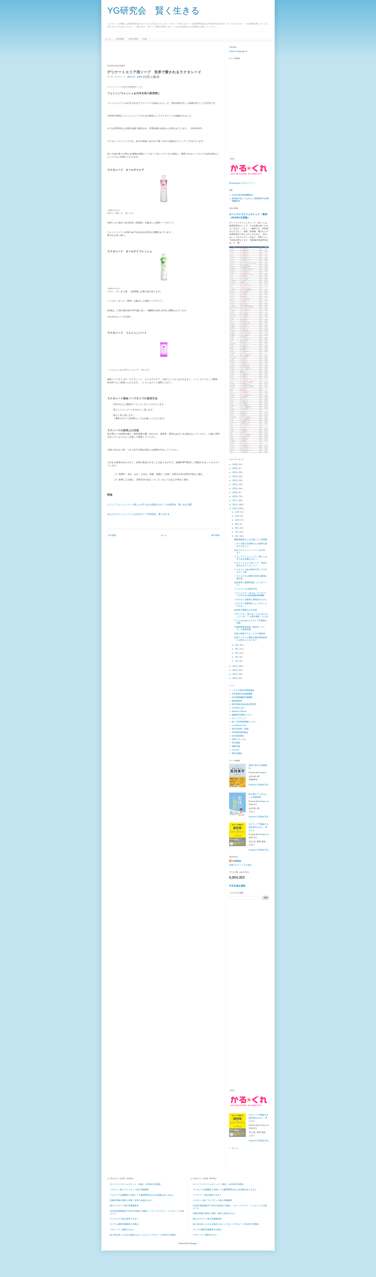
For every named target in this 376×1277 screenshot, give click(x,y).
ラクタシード (120, 77)
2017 (235, 500)
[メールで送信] (144, 76)
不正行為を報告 (237, 885)
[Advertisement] (160, 52)
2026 (235, 464)
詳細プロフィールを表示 (240, 865)
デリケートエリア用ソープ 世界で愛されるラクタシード (250, 564)
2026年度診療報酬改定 (242, 195)
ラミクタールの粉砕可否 (245, 589)
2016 (235, 504)
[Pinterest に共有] (157, 76)
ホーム (108, 39)
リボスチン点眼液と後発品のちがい (250, 599)
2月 (237, 657)
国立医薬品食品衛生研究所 (244, 704)
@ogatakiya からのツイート (242, 183)
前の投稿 (215, 535)
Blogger (193, 1243)
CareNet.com (238, 708)
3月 (237, 653)
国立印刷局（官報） (241, 729)
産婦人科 (131, 77)
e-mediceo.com (239, 725)
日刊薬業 (236, 743)
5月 (237, 645)
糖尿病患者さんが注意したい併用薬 (250, 539)
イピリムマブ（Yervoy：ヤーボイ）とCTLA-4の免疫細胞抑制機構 (250, 594)
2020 (235, 488)
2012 (235, 674)
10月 (237, 520)
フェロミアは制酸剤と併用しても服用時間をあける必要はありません (142, 1195)
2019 (235, 492)
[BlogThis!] (147, 76)
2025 (235, 468)
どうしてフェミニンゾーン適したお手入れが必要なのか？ (250, 557)
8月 (237, 528)
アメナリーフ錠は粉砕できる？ (124, 1219)
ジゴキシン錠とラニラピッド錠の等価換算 (129, 1189)
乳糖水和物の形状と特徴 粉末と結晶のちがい (131, 1200)
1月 (237, 661)
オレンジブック (239, 718)
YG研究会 (236, 861)
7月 (237, 532)
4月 (237, 649)
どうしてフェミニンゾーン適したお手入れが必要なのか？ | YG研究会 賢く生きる (148, 504)
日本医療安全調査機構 (242, 694)
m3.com (235, 750)
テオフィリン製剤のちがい (122, 1229)
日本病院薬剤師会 (240, 732)
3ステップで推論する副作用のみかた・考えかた (258, 827)
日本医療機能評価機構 (242, 697)
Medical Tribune (239, 711)
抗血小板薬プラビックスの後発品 (249, 633)
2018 (235, 496)
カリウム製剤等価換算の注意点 (124, 1224)
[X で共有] (151, 76)
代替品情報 (133, 39)
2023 (235, 476)
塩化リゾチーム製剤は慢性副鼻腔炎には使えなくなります (250, 638)
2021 (235, 484)
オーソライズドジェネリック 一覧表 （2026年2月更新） (136, 1184)
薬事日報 (236, 746)
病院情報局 (237, 701)
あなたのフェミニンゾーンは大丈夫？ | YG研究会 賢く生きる (138, 514)
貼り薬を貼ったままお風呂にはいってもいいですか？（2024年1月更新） (143, 1235)
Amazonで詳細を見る (259, 784)
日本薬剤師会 (238, 736)
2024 (235, 472)
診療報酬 (119, 39)
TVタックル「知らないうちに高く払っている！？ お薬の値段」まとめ (251, 615)
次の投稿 (112, 535)
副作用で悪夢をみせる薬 (245, 610)
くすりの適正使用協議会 (243, 690)
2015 (235, 508)
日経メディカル (239, 739)
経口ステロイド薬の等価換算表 (124, 1205)
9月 (237, 524)
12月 (237, 512)
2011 (234, 678)
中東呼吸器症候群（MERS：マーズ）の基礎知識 (249, 628)
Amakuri (262, 772)
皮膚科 (140, 77)
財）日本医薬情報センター (244, 721)
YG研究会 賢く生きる (153, 10)
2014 (235, 666)
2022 (235, 480)
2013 (235, 670)
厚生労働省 (237, 753)
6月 (237, 536)
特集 (145, 39)
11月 (237, 516)
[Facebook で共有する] (154, 76)
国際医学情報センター (242, 715)
